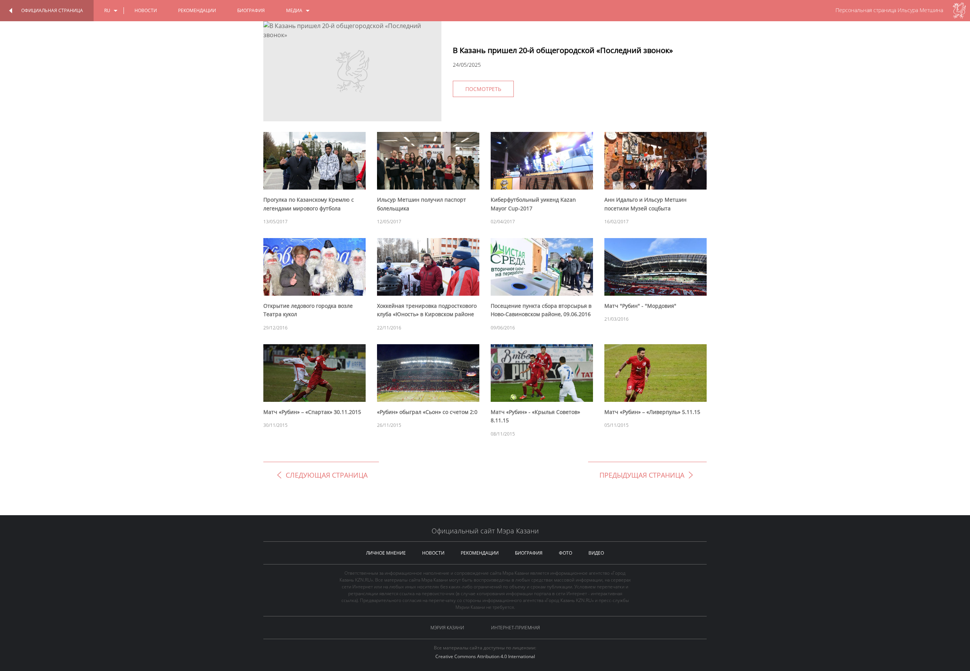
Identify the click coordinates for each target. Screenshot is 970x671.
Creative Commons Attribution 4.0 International (485, 656)
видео (596, 553)
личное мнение (386, 553)
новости (146, 10)
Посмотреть (483, 88)
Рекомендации (197, 10)
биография (251, 10)
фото (565, 553)
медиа (294, 10)
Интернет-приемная (515, 627)
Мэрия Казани (447, 627)
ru (107, 10)
